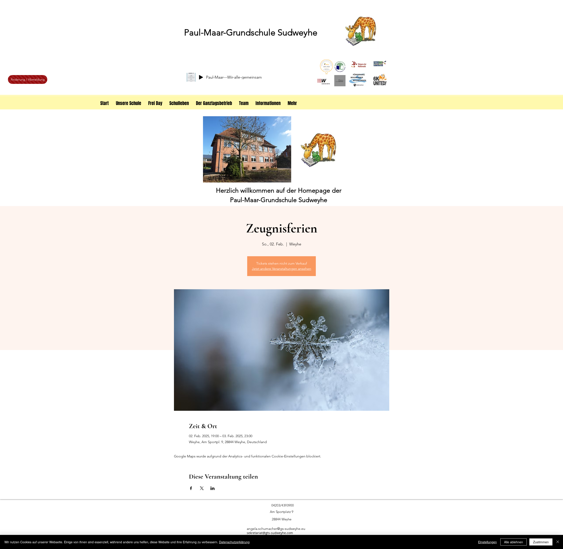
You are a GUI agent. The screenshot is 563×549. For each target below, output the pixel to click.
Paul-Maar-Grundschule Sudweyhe (250, 32)
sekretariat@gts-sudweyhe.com (270, 533)
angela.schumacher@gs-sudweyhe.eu (276, 529)
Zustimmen (541, 542)
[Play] (201, 77)
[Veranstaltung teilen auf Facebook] (191, 488)
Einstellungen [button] (487, 542)
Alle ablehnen (513, 542)
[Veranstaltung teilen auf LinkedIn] (212, 488)
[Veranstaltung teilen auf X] (202, 488)
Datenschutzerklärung (234, 542)
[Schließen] (557, 541)
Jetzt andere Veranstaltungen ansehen (281, 269)
